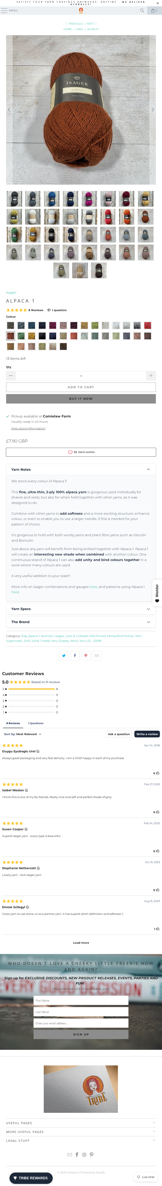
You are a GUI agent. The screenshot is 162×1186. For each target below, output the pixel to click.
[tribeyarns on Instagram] (84, 1155)
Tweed (45, 641)
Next (90, 23)
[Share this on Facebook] (74, 656)
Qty (8, 367)
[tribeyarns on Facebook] (77, 1155)
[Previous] (9, 110)
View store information (28, 428)
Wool (74, 641)
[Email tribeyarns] (70, 1155)
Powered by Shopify (92, 1172)
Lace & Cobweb (77, 636)
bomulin (47, 636)
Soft (27, 641)
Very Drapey (60, 641)
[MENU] (2, 10)
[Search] (142, 10)
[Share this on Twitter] (63, 656)
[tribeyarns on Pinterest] (92, 1155)
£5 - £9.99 (94, 641)
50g (24, 636)
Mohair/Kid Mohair (120, 636)
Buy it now (81, 399)
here (93, 587)
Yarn (82, 641)
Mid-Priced (97, 636)
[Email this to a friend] (96, 656)
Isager (11, 293)
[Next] (152, 110)
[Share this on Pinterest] (85, 656)
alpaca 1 (34, 636)
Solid (35, 641)
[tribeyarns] (81, 10)
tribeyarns (73, 1172)
